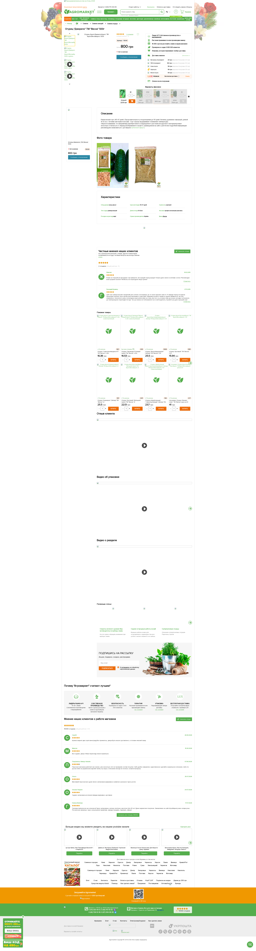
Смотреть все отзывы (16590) (128, 815)
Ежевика (131, 15)
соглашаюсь (125, 667)
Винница (174, 862)
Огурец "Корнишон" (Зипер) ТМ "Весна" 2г (108, 401)
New (73, 19)
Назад (69, 24)
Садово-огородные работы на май (143, 629)
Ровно (134, 865)
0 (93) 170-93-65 (111, 7)
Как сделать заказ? (128, 883)
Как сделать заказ (155, 921)
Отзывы (139, 880)
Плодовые (118, 19)
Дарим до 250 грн (180, 880)
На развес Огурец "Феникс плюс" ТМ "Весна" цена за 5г (178, 401)
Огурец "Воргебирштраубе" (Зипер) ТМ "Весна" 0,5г (154, 352)
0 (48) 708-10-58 (94, 912)
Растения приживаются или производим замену (168, 40)
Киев (103, 862)
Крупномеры (165, 19)
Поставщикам (153, 883)
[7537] (175, 607)
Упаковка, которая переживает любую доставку (169, 51)
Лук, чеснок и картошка (84, 19)
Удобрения (180, 19)
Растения (173, 19)
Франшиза (150, 7)
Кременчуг (124, 873)
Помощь (115, 883)
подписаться (107, 668)
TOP (76, 19)
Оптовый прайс (166, 883)
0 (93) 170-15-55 (107, 910)
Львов (165, 862)
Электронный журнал (138, 921)
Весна (165, 216)
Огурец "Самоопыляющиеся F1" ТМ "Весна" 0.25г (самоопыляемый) (108, 352)
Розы (98, 19)
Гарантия (114, 880)
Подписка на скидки (163, 880)
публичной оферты (138, 128)
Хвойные (157, 19)
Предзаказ (142, 883)
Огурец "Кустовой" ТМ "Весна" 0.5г (179, 352)
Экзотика (133, 19)
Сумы (142, 865)
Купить (113, 360)
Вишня (136, 15)
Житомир (173, 865)
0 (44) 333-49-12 (94, 910)
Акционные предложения (75, 7)
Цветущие (140, 19)
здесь (100, 257)
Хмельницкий (152, 865)
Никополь (116, 865)
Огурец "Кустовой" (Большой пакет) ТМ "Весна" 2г (131, 401)
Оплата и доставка (163, 7)
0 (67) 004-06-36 (107, 912)
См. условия (138, 709)
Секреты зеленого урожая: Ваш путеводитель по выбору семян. (111, 630)
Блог (88, 880)
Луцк (98, 865)
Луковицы (111, 19)
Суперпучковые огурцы (170, 629)
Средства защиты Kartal (100, 883)
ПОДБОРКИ (67, 19)
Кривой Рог (184, 862)
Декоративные (149, 19)
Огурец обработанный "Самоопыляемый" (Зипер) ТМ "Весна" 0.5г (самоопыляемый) (155, 401)
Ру (167, 12)
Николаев (106, 865)
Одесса (120, 862)
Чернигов (163, 865)
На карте (160, 910)
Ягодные (126, 19)
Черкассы (148, 862)
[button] (178, 76)
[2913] (113, 607)
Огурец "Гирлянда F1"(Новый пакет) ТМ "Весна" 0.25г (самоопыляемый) (131, 352)
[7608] (144, 607)
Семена (93, 19)
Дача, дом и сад (188, 19)
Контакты (104, 880)
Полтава (126, 865)
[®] (79, 14)
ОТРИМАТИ (13, 936)
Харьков (112, 862)
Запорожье (138, 862)
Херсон (157, 862)
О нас (96, 880)
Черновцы (102, 873)
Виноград (103, 19)
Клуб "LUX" (149, 880)
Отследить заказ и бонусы (182, 7)
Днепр (128, 862)
